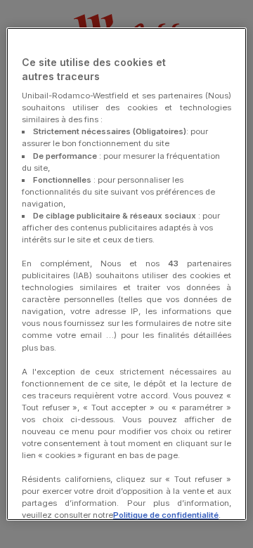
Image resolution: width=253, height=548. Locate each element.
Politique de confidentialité (166, 515)
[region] (126, 274)
